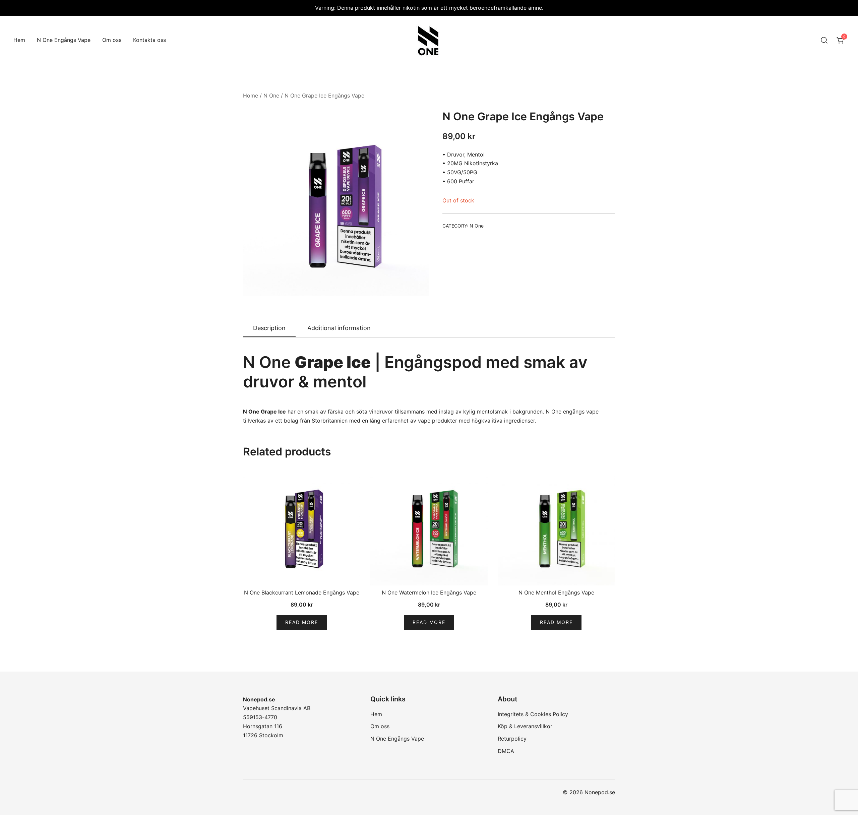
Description (269, 327)
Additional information (339, 327)
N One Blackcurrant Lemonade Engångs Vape (301, 592)
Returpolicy (512, 738)
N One (271, 95)
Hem (19, 40)
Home (250, 95)
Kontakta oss (149, 40)
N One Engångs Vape (63, 40)
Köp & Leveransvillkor (525, 726)
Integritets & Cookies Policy (533, 714)
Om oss (111, 40)
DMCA (506, 751)
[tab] (269, 328)
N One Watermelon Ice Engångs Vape (429, 592)
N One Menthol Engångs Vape (556, 592)
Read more (301, 622)
